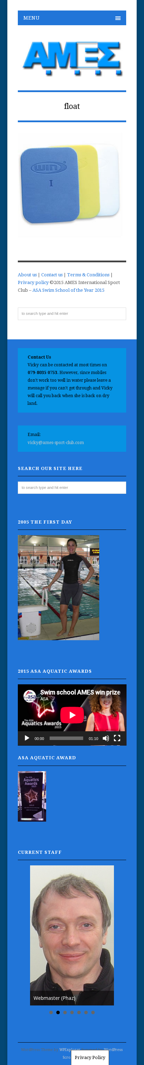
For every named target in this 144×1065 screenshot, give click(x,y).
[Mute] (105, 738)
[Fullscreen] (117, 738)
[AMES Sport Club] (72, 73)
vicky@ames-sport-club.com (56, 442)
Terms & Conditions (88, 274)
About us (27, 274)
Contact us (52, 274)
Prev (39, 935)
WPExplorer (69, 1050)
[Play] (26, 738)
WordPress (113, 1050)
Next (104, 935)
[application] (72, 715)
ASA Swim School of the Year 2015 (69, 290)
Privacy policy (33, 282)
